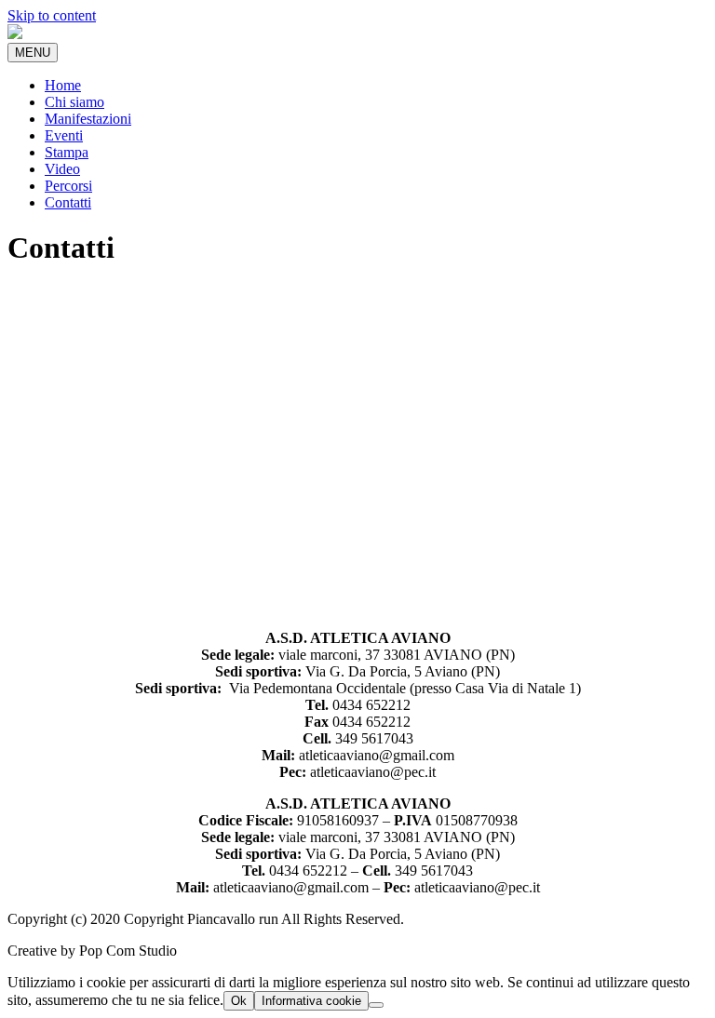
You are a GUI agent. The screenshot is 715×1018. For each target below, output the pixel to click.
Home (63, 85)
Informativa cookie (311, 1001)
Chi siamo (74, 102)
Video (62, 169)
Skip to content (51, 15)
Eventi (64, 135)
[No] (376, 1005)
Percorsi (68, 186)
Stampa (66, 152)
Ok (239, 1001)
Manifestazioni (88, 119)
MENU (32, 53)
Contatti (68, 202)
